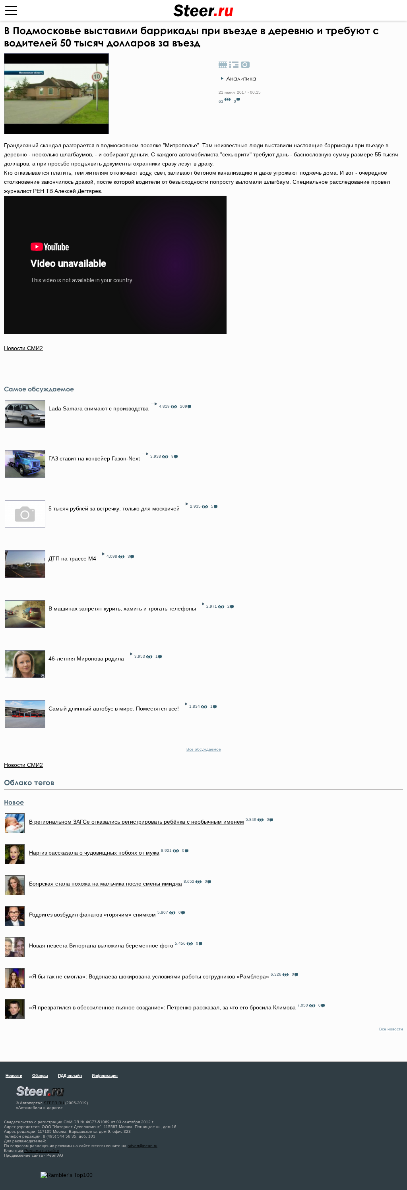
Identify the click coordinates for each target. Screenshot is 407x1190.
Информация (105, 1075)
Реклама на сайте (41, 1150)
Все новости (391, 1029)
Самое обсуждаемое (39, 389)
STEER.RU (54, 1103)
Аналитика (241, 78)
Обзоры (40, 1075)
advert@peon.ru (142, 1146)
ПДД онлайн (70, 1075)
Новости (14, 1075)
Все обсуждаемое (203, 749)
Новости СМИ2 (23, 348)
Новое (14, 802)
